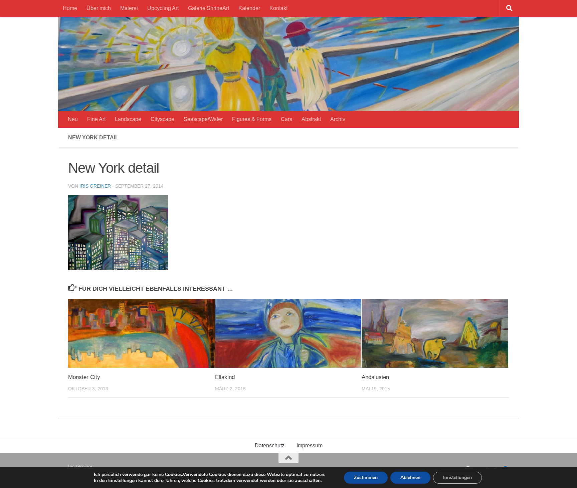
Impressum (310, 445)
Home (70, 8)
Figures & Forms (251, 119)
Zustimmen (366, 477)
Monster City (84, 377)
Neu (73, 119)
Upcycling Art (163, 8)
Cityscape (162, 119)
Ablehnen (410, 477)
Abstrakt (311, 119)
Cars (286, 119)
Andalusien (375, 377)
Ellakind (225, 377)
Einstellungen (457, 477)
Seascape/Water (203, 119)
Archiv (337, 119)
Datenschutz (269, 445)
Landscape (128, 119)
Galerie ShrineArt (208, 8)
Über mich (98, 8)
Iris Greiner (95, 186)
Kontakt (278, 8)
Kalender (249, 8)
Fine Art (96, 119)
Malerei (129, 8)
